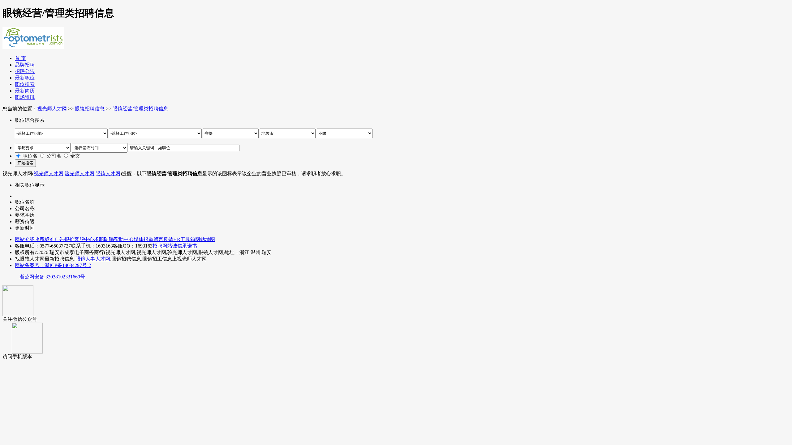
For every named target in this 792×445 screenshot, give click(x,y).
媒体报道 (143, 239)
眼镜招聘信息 (90, 108)
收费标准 (44, 239)
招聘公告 (25, 71)
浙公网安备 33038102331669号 (52, 276)
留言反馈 (163, 239)
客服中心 (84, 239)
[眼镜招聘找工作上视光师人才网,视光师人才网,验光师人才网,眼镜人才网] (33, 47)
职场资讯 (25, 97)
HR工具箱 (184, 239)
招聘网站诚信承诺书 (175, 245)
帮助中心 (124, 239)
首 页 (20, 58)
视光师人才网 (52, 108)
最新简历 (25, 90)
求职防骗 (104, 239)
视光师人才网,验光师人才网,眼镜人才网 (77, 173)
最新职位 (25, 77)
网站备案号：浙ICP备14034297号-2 (53, 265)
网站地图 (205, 239)
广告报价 (64, 239)
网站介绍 (25, 239)
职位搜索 (25, 84)
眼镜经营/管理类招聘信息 (140, 108)
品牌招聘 (25, 64)
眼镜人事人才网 (92, 258)
